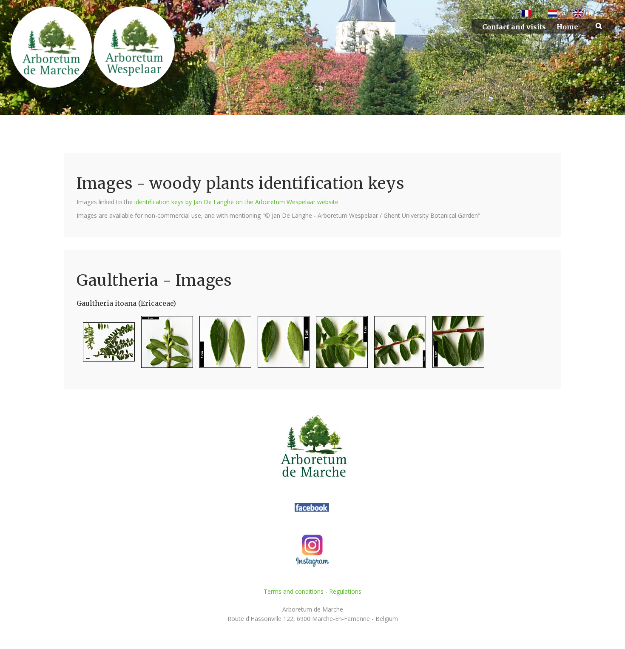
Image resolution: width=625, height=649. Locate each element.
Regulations (345, 591)
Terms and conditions (294, 591)
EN (589, 13)
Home (567, 27)
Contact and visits (514, 27)
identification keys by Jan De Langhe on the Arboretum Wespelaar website (236, 202)
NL (563, 13)
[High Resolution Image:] (106, 346)
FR (537, 13)
